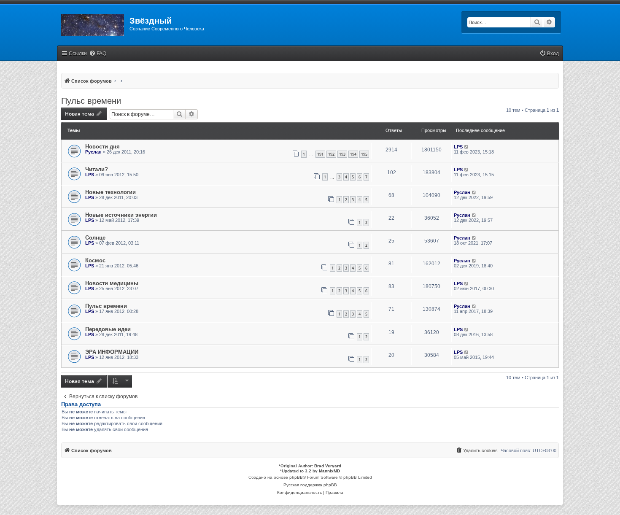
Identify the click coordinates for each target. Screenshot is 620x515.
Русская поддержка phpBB (310, 485)
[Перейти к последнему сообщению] (466, 146)
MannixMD (329, 471)
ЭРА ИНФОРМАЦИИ (111, 352)
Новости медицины (111, 283)
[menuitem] (97, 53)
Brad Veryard (327, 466)
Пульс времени (91, 100)
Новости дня (102, 146)
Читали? (96, 169)
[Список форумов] (93, 23)
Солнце (95, 238)
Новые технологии (110, 192)
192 (331, 154)
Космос (95, 260)
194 (353, 154)
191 (320, 154)
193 (342, 154)
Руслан (93, 151)
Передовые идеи (108, 329)
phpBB (296, 477)
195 (364, 154)
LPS (458, 146)
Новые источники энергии (121, 215)
